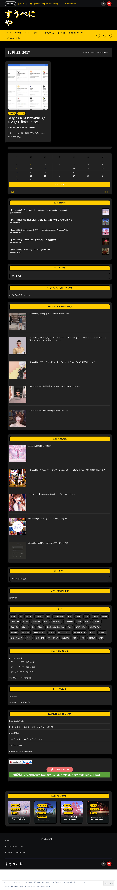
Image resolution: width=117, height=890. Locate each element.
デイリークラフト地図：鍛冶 (23, 662)
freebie (95, 616)
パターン (102, 632)
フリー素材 (40, 638)
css (48, 616)
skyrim (24, 627)
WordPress (13, 696)
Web (70, 627)
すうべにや (14, 864)
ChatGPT (39, 616)
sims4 (87, 622)
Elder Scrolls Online (16, 721)
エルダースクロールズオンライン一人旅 (26, 739)
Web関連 (18, 33)
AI (21, 616)
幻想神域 (65, 638)
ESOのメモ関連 (15, 658)
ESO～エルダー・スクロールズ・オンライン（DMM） (32, 727)
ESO (69, 616)
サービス (21, 113)
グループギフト (39, 632)
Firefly (78, 616)
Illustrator (36, 622)
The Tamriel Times (16, 745)
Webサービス (80, 627)
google (104, 616)
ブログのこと (49, 33)
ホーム (9, 33)
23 (16, 176)
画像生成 (92, 638)
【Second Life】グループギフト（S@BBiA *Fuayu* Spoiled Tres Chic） (39, 210)
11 (45, 168)
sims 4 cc (14, 627)
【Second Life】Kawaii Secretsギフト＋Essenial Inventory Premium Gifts (39, 230)
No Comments (30, 128)
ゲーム (27, 33)
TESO (40, 627)
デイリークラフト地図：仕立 (23, 667)
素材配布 (13, 598)
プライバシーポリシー (14, 38)
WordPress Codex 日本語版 (20, 702)
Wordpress (25, 632)
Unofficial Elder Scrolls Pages (20, 751)
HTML (25, 622)
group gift (15, 622)
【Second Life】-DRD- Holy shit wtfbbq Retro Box (30, 250)
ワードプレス (53, 638)
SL (33, 627)
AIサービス (42, 805)
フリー (29, 638)
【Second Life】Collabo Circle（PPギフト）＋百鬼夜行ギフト (35, 240)
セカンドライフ (64, 632)
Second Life (69, 622)
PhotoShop (56, 622)
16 (16, 172)
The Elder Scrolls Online (55, 627)
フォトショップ (16, 638)
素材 (101, 638)
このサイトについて (76, 33)
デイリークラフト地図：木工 (23, 672)
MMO (46, 622)
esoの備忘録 (14, 733)
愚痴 (74, 638)
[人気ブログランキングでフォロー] (59, 775)
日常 (82, 638)
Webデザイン (94, 627)
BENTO (29, 616)
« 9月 (12, 192)
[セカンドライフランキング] (15, 762)
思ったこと (62, 33)
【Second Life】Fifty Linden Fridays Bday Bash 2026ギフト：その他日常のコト (42, 220)
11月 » (106, 192)
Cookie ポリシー (49, 886)
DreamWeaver (59, 616)
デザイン (37, 33)
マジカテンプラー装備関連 (20, 678)
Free (86, 616)
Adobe (13, 616)
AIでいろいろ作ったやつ (19, 295)
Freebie (40, 809)
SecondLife (16, 809)
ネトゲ (92, 632)
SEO (79, 622)
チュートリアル (79, 632)
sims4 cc (97, 622)
